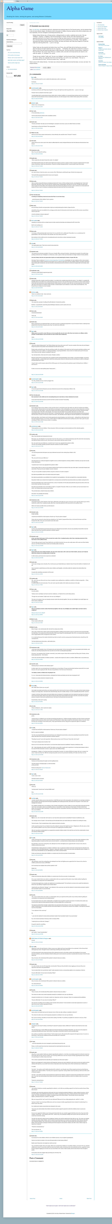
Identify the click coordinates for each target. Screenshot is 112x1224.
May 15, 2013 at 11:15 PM (37, 926)
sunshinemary (34, 426)
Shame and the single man (14, 62)
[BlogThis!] (45, 67)
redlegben (33, 1023)
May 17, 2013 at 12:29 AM (37, 1037)
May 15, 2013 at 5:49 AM (37, 780)
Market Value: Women (103, 29)
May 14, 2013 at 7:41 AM (37, 226)
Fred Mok (33, 798)
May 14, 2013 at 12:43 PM (37, 522)
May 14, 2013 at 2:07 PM (37, 622)
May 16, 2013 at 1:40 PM (37, 974)
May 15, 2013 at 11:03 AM (37, 794)
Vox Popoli (100, 36)
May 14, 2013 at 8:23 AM (37, 295)
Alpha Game (20, 8)
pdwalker (33, 103)
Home (61, 1198)
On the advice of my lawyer (14, 55)
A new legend (101, 37)
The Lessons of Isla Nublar (103, 45)
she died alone (35, 29)
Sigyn (32, 77)
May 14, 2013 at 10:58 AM (37, 374)
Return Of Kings (102, 64)
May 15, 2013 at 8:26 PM (37, 870)
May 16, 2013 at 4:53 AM (37, 942)
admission (42, 112)
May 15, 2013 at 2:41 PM (37, 833)
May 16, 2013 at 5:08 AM (37, 959)
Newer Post (32, 1198)
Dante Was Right (101, 53)
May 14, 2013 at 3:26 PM (37, 681)
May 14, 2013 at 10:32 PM (37, 754)
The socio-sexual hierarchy (14, 52)
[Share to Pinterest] (50, 67)
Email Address (10, 41)
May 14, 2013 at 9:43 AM (37, 326)
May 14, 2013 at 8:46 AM (37, 317)
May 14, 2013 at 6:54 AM (37, 153)
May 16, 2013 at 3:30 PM (37, 985)
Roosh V (100, 47)
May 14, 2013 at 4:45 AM (37, 83)
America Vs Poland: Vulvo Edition (105, 62)
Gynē (34, 69)
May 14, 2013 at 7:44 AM (37, 239)
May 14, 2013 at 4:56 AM (37, 98)
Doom (32, 685)
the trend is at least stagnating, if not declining (54, 260)
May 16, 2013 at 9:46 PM (37, 1019)
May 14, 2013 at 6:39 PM (37, 723)
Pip (32, 727)
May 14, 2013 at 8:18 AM (37, 287)
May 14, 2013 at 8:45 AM (37, 306)
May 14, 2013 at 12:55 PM (37, 557)
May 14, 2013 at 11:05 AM (37, 382)
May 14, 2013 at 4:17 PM (37, 709)
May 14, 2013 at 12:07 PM (37, 446)
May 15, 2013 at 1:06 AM (37, 769)
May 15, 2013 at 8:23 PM (37, 855)
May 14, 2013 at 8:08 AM (37, 247)
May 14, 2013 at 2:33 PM (37, 659)
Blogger (73, 1213)
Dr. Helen (100, 56)
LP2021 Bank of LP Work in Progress (39, 938)
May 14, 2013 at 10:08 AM (37, 339)
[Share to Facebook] (48, 67)
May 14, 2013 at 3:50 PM (37, 701)
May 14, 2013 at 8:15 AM (37, 274)
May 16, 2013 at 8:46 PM (37, 1006)
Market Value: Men (102, 28)
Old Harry (33, 292)
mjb (32, 243)
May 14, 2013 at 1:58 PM (37, 614)
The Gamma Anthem (12, 69)
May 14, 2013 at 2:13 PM (37, 643)
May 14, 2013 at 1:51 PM (37, 602)
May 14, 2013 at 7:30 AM (37, 190)
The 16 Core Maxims (102, 26)
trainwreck (38, 69)
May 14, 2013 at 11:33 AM (37, 390)
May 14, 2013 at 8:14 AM (37, 266)
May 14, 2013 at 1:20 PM (37, 574)
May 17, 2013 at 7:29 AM (37, 1048)
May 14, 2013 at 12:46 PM (37, 532)
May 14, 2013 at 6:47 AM (37, 145)
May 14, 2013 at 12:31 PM (37, 495)
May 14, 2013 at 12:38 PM (37, 507)
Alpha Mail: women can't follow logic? (16, 60)
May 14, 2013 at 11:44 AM (37, 421)
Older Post (89, 1198)
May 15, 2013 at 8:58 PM (37, 890)
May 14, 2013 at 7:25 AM (37, 176)
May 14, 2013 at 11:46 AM (37, 430)
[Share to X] (47, 67)
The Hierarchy (101, 25)
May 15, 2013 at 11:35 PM (37, 934)
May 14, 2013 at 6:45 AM (37, 128)
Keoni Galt (100, 52)
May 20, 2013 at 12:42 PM (37, 1154)
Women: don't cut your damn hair (15, 57)
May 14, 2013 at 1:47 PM (37, 584)
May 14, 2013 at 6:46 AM (37, 136)
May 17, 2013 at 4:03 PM (37, 1131)
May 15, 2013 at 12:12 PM (37, 811)
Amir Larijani (34, 220)
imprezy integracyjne (46, 767)
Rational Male (101, 44)
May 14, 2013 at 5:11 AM (37, 106)
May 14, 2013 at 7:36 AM (37, 201)
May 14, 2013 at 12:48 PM (37, 545)
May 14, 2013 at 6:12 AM (37, 117)
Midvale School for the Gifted (38, 612)
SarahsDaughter (35, 88)
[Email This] (44, 67)
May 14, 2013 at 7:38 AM (37, 216)
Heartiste (100, 61)
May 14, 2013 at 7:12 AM (37, 166)
